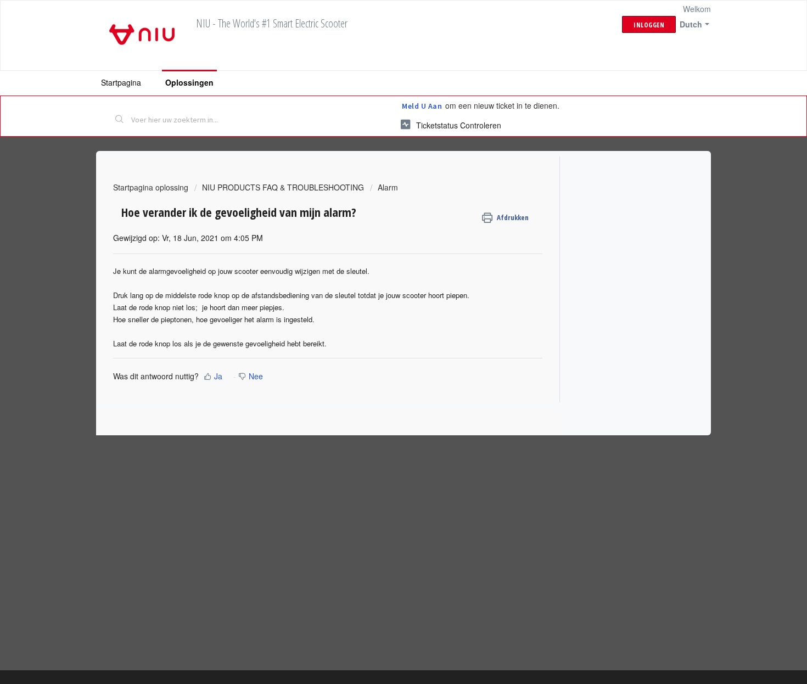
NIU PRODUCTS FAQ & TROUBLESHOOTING (283, 187)
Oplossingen (189, 82)
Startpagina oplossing (151, 187)
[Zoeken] (120, 120)
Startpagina (121, 82)
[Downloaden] (383, 199)
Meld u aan (422, 106)
